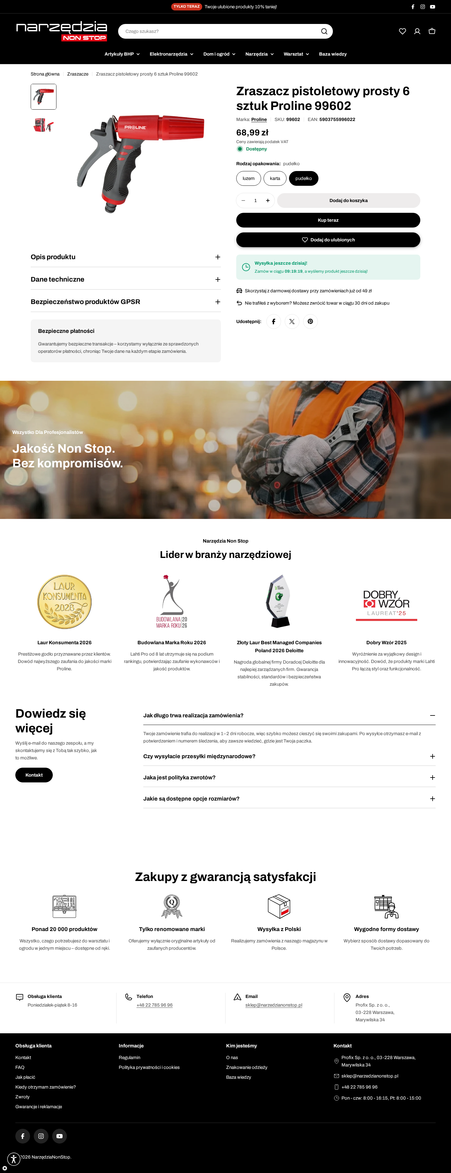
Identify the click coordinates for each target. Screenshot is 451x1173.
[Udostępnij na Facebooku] (273, 321)
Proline (259, 119)
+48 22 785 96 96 (155, 1005)
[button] (328, 239)
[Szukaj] (324, 31)
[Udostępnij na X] (292, 321)
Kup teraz (328, 220)
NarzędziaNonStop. (51, 1157)
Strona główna (45, 74)
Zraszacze (77, 74)
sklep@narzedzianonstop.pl (273, 1005)
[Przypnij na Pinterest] (310, 321)
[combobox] (225, 31)
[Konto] (417, 31)
